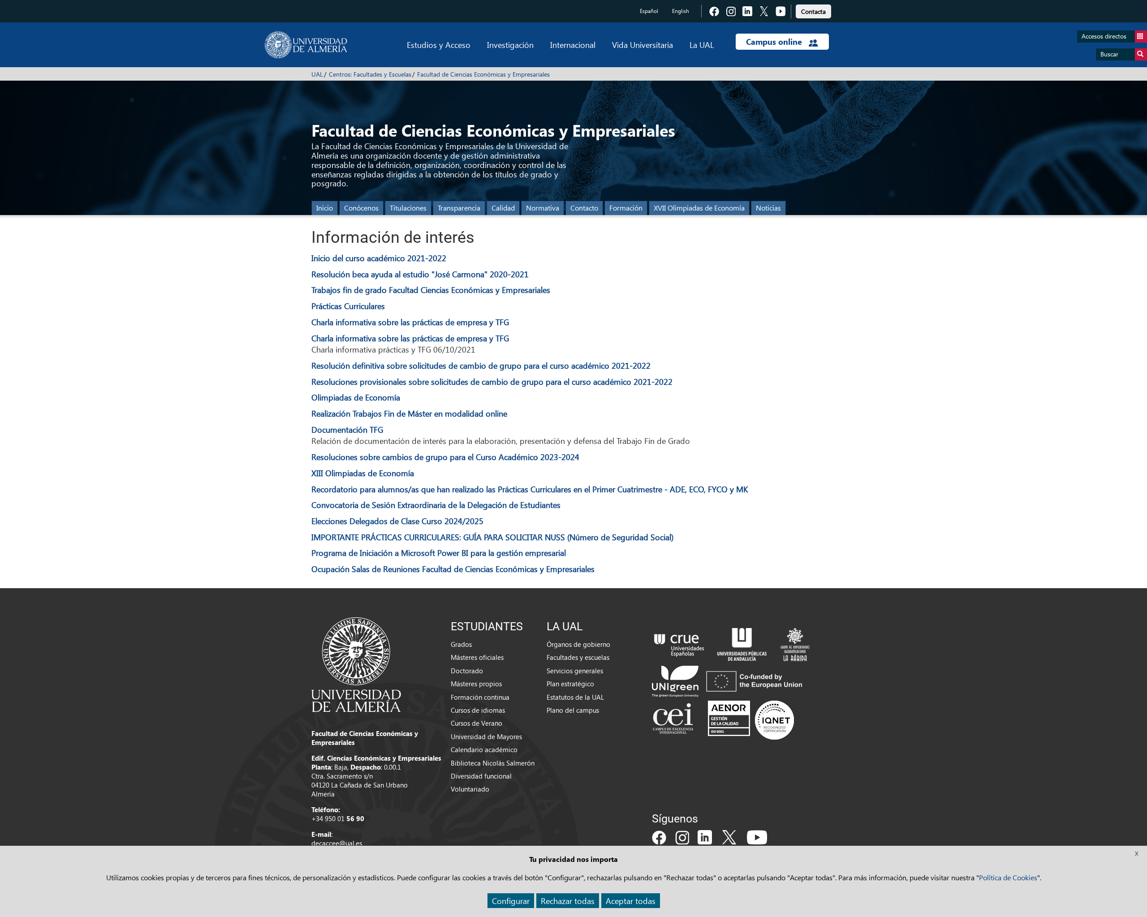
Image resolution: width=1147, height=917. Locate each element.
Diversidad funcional (481, 775)
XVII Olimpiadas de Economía (699, 207)
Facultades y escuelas (578, 657)
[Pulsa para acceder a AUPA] (742, 643)
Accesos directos (1104, 36)
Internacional (572, 44)
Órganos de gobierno (578, 644)
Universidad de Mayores (486, 736)
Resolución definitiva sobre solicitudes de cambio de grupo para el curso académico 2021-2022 (481, 365)
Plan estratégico (570, 683)
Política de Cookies (1008, 877)
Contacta (813, 11)
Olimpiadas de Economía (355, 397)
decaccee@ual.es (336, 843)
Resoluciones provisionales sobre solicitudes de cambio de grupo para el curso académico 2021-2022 (492, 381)
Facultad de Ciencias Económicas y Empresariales (483, 74)
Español (649, 11)
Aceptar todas (630, 900)
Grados (461, 644)
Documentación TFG (347, 429)
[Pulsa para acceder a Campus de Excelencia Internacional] (674, 719)
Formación (625, 207)
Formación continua (480, 697)
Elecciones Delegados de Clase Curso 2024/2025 (397, 520)
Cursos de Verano (476, 723)
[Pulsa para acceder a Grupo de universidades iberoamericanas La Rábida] (795, 643)
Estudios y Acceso (438, 44)
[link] (813, 10)
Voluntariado (470, 788)
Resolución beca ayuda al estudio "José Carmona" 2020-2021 (420, 274)
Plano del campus (573, 710)
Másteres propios (476, 683)
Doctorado (467, 670)
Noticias (768, 207)
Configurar (511, 900)
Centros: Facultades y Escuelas (370, 74)
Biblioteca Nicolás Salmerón (493, 762)
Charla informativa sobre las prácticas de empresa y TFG (410, 321)
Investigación (510, 44)
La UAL (702, 44)
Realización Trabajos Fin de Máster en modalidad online (409, 413)
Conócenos (361, 207)
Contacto (584, 207)
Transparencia (459, 207)
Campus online (775, 41)
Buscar (1109, 54)
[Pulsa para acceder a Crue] (679, 643)
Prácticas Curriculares (348, 305)
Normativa (542, 207)
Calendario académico (484, 749)
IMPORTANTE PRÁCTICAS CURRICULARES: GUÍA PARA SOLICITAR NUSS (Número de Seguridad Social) (492, 536)
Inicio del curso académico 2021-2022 (378, 257)
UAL (317, 74)
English (680, 11)
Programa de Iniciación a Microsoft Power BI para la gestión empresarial (438, 552)
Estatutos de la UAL (575, 697)
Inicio (324, 207)
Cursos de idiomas (478, 710)
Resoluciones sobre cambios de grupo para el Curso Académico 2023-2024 (445, 456)
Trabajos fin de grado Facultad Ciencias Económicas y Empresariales (430, 289)
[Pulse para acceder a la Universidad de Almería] (356, 663)
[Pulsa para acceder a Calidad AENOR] (751, 719)
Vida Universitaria (642, 44)
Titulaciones (408, 207)
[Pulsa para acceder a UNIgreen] (729, 680)
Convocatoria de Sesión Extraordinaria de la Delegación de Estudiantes (436, 504)
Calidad (503, 207)
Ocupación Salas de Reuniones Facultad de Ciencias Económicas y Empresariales (453, 568)
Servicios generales (575, 670)
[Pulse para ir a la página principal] (306, 44)
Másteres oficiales (477, 657)
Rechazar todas (568, 900)
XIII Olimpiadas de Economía (362, 472)
